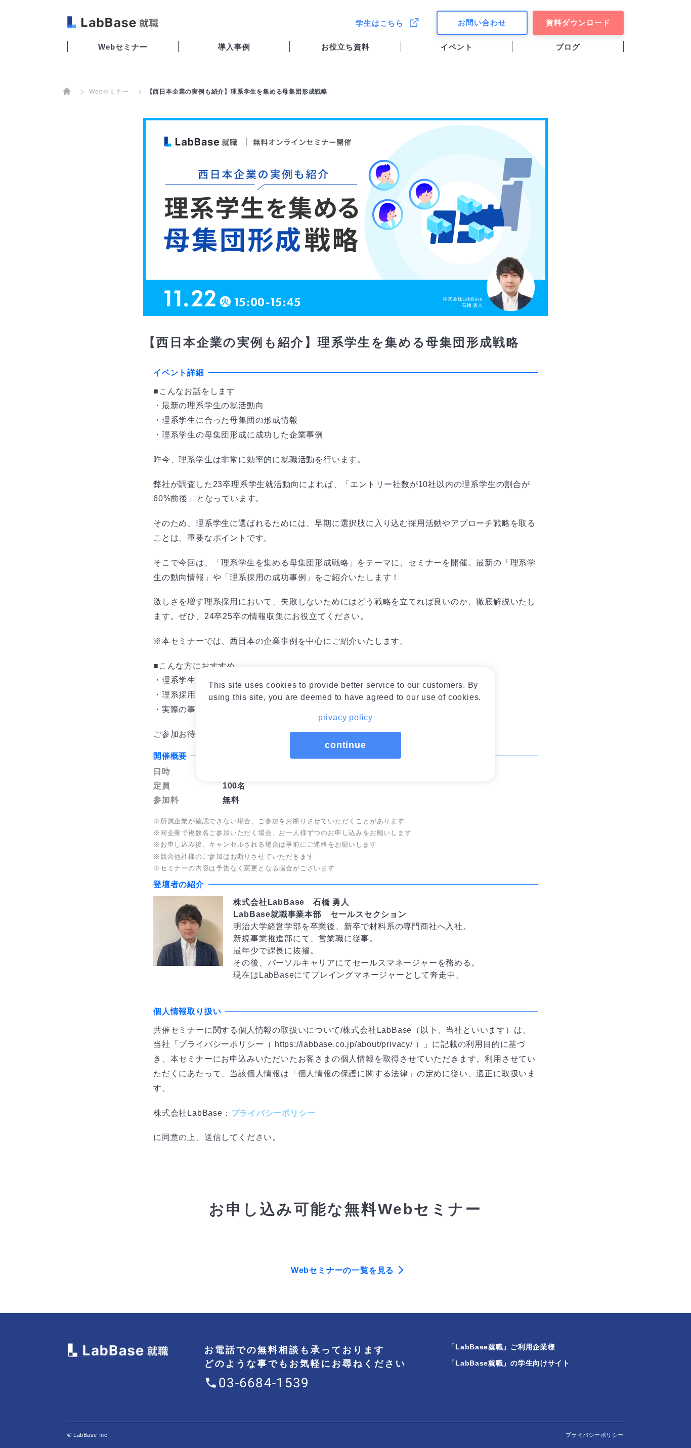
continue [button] (345, 745)
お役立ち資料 (345, 46)
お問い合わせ (482, 22)
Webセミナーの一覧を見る (342, 1270)
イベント (457, 46)
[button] (345, 714)
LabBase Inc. (91, 1435)
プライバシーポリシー (273, 1113)
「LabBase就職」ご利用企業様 (501, 1347)
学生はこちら (380, 23)
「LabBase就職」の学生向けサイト (509, 1363)
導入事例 (234, 46)
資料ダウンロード (578, 22)
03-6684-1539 (264, 1382)
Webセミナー (123, 46)
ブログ (568, 46)
